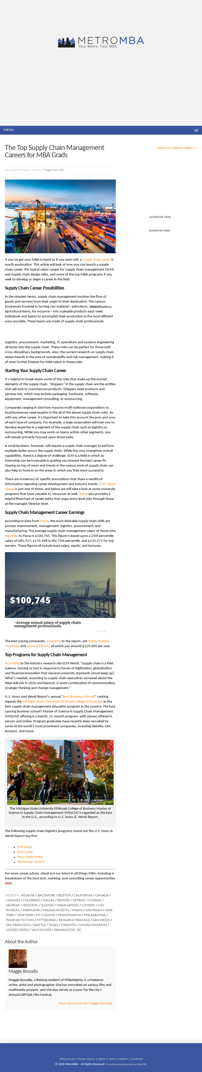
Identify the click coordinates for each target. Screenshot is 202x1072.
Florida (94, 900)
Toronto (68, 925)
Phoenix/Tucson (20, 920)
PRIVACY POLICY (86, 1059)
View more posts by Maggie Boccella (85, 1003)
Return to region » (176, 148)
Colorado (31, 900)
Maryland (31, 910)
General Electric (38, 646)
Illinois (47, 905)
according (54, 641)
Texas (53, 925)
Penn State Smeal (30, 857)
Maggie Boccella (53, 170)
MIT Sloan (24, 847)
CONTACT (123, 1059)
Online (49, 915)
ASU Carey (25, 852)
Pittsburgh (46, 920)
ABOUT (102, 1059)
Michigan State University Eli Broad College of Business (62, 702)
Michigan (94, 910)
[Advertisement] (101, 88)
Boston (64, 895)
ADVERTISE (137, 1059)
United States (17, 930)
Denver (63, 900)
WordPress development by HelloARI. (126, 1064)
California (83, 895)
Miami (77, 910)
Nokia (92, 641)
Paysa (44, 521)
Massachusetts (56, 910)
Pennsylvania (69, 915)
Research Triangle (74, 920)
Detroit (79, 900)
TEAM (112, 1059)
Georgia (13, 905)
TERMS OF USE (67, 1059)
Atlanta (28, 895)
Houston (30, 905)
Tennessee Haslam (30, 862)
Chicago (13, 900)
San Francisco (18, 925)
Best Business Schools (79, 697)
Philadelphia (95, 915)
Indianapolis (68, 905)
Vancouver (41, 930)
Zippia (83, 494)
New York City (28, 915)
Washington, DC (67, 930)
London (88, 905)
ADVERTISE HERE (160, 217)
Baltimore (46, 895)
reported (11, 536)
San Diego (101, 920)
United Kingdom (93, 925)
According (12, 663)
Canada (102, 895)
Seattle (40, 925)
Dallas (48, 900)
